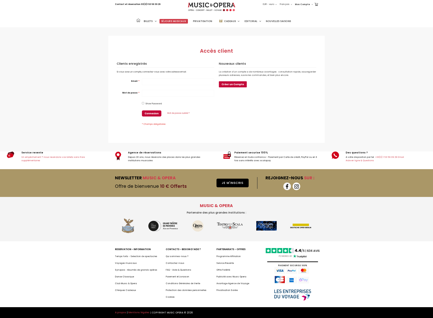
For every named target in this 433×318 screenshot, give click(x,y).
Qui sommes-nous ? (177, 256)
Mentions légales (139, 312)
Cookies (170, 296)
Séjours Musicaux (173, 21)
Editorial (251, 21)
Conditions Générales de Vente (183, 283)
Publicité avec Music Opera (231, 276)
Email (401, 157)
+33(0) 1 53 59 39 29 (386, 157)
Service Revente (225, 263)
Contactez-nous (175, 263)
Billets (148, 21)
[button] (270, 4)
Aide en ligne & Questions (360, 160)
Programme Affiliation (228, 256)
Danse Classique (124, 276)
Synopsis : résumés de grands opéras (136, 269)
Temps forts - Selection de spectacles (136, 256)
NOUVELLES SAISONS (278, 21)
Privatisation (202, 21)
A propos (120, 312)
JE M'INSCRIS (232, 183)
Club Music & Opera (126, 283)
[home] (211, 7)
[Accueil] (138, 21)
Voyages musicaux (126, 263)
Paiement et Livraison (177, 276)
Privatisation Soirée (227, 290)
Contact (119, 4)
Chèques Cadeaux (125, 290)
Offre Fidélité (223, 269)
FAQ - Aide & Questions (178, 269)
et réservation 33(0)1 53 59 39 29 (143, 4)
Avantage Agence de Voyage (232, 283)
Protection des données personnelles (186, 290)
